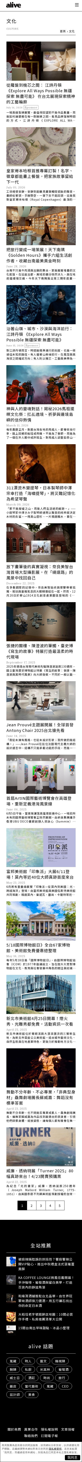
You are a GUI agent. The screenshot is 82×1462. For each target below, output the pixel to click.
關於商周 (14, 1429)
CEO (65, 1386)
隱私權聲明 (55, 1448)
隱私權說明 (49, 1429)
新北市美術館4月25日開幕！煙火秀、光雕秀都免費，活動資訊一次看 (39, 1021)
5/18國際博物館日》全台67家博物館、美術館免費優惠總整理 (38, 947)
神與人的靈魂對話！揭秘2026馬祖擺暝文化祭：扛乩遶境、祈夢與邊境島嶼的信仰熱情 (40, 414)
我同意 (72, 1457)
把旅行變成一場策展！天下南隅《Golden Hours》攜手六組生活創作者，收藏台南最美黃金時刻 (39, 255)
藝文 (43, 1361)
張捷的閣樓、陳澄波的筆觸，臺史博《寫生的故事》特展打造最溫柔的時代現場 (39, 651)
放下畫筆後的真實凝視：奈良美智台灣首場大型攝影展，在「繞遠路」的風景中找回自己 (39, 572)
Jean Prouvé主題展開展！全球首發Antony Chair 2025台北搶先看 (40, 727)
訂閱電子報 (49, 1435)
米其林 (45, 1369)
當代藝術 (31, 1386)
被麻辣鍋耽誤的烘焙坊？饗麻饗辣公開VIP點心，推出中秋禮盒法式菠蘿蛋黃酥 (46, 1264)
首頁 (63, 31)
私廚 (28, 1369)
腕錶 (13, 1369)
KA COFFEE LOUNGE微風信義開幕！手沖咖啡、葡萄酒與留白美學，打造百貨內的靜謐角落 (46, 1282)
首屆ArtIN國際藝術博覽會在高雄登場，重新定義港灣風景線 (39, 801)
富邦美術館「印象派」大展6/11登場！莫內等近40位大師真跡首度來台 (40, 874)
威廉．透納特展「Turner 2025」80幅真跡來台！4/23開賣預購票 (39, 1173)
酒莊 (31, 1377)
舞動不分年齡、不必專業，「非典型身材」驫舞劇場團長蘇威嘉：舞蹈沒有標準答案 (40, 1097)
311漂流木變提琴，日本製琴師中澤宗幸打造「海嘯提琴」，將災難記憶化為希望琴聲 (40, 493)
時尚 (46, 1377)
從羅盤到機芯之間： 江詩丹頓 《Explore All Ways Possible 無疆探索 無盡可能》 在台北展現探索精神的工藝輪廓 (40, 93)
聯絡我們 (31, 1435)
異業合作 (31, 1429)
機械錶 (60, 1361)
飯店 (13, 1386)
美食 (31, 1394)
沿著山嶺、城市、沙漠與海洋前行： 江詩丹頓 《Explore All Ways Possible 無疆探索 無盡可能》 (39, 334)
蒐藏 (13, 1361)
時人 (28, 1361)
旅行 (62, 1377)
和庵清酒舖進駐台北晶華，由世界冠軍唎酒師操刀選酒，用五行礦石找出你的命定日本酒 (45, 1300)
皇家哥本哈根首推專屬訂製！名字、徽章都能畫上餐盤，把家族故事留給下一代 (39, 176)
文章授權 (68, 1429)
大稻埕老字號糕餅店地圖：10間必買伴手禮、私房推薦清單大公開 (45, 1316)
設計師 (15, 1394)
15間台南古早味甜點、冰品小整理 (44, 1327)
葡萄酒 (64, 1369)
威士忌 (15, 1377)
